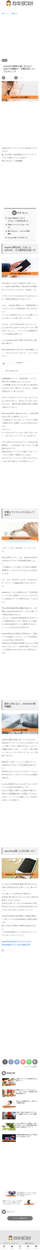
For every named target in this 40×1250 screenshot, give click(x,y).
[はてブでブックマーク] (17, 1062)
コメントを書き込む (20, 1218)
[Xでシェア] (5, 1062)
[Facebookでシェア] (11, 1062)
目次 (19, 213)
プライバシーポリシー (10, 1243)
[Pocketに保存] (23, 1062)
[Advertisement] (20, 36)
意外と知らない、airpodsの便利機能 (19, 232)
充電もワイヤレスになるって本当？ (18, 226)
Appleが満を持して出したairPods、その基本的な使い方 (18, 219)
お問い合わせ (29, 1243)
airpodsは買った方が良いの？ (18, 237)
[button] (35, 1062)
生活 (5, 60)
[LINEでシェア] (29, 1062)
